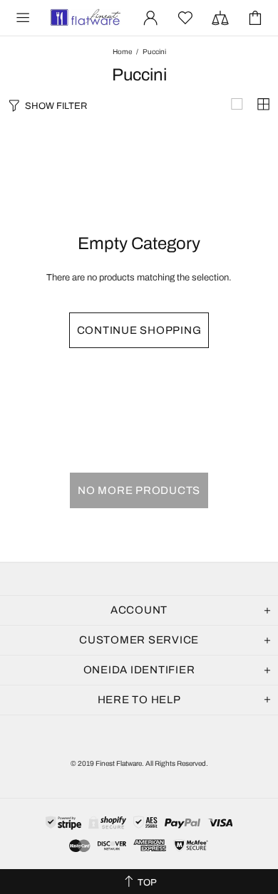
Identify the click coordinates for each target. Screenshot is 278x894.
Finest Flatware (85, 18)
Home (122, 52)
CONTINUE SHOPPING (139, 330)
